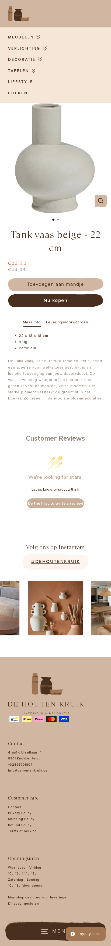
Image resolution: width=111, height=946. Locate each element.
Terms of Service (22, 831)
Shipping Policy (21, 819)
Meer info (32, 322)
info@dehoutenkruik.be (28, 770)
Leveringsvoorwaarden (67, 322)
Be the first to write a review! (55, 503)
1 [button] (53, 220)
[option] (55, 158)
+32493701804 (20, 764)
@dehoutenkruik (55, 561)
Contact (14, 807)
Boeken (18, 93)
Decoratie (22, 59)
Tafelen (18, 71)
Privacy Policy (20, 813)
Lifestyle (20, 82)
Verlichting (24, 48)
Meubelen (21, 37)
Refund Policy (20, 825)
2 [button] (58, 220)
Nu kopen (55, 300)
